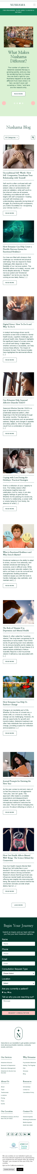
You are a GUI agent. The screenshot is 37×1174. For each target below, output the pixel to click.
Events (3, 1103)
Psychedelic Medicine (29, 1062)
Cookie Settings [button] (9, 1169)
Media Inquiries (27, 1122)
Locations (4, 1095)
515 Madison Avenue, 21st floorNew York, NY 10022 (10, 1117)
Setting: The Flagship (29, 1065)
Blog (24, 1074)
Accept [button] (20, 1169)
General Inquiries (28, 1116)
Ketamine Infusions (6, 1062)
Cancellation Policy (28, 1092)
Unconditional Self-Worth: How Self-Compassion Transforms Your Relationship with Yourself (18, 175)
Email (4, 959)
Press (2, 1101)
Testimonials (4, 1092)
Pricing (3, 1098)
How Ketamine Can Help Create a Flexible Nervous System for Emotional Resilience (17, 249)
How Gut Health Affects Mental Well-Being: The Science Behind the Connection (18, 858)
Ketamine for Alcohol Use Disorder (8, 1072)
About (2, 1087)
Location (6, 979)
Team (2, 1089)
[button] (34, 4)
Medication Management (8, 1068)
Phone (5, 949)
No (10, 992)
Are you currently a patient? (15, 989)
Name (5, 939)
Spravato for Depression (8, 1065)
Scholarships (26, 1087)
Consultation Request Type (15, 969)
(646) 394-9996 (28, 1125)
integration (10, 85)
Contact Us (26, 1089)
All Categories (10, 137)
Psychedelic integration (16, 72)
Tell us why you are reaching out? (18, 997)
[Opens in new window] (8, 1134)
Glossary (25, 1071)
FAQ (24, 1068)
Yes (5, 992)
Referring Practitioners (29, 1119)
